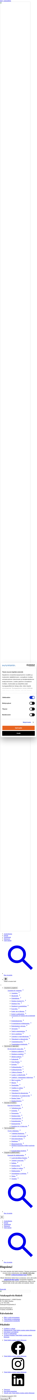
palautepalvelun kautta (11, 1279)
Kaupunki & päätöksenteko (12, 1152)
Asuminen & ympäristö (11, 988)
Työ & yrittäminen (9, 1128)
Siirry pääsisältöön (5, 1)
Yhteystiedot (7, 940)
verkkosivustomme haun (19, 1275)
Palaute (6, 935)
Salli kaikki (18, 728)
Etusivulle (3, 1289)
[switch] (32, 703)
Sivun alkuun (4, 1399)
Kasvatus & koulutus (10, 1102)
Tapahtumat (7, 937)
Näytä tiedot (27, 722)
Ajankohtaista (8, 934)
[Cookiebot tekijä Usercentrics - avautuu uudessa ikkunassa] (26, 665)
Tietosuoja (7, 939)
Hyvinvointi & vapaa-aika (11, 1046)
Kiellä (18, 733)
